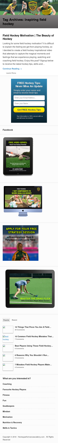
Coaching (7, 384)
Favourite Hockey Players (14, 389)
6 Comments (19, 348)
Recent (14, 320)
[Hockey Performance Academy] (29, 14)
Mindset (6, 411)
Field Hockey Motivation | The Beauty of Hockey (28, 37)
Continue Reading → (12, 68)
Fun (4, 400)
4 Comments (19, 367)
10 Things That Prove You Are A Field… (33, 327)
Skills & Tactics (10, 428)
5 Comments (19, 358)
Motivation (8, 417)
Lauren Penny (11, 73)
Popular (6, 320)
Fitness (6, 395)
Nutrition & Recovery (12, 422)
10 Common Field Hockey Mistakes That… (34, 336)
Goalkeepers (8, 406)
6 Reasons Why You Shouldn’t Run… (32, 355)
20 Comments (20, 330)
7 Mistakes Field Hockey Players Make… (33, 364)
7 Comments (19, 339)
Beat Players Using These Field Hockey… (34, 345)
